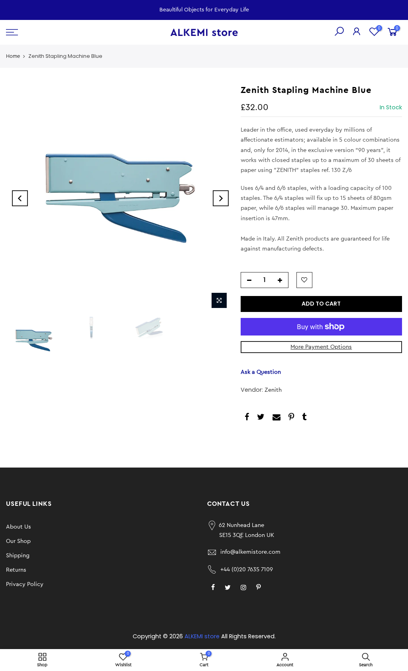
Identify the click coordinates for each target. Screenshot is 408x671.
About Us (18, 527)
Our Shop (18, 541)
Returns (16, 570)
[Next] (221, 198)
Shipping (17, 556)
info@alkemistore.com (250, 552)
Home (13, 56)
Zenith (273, 390)
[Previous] (20, 198)
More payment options (321, 347)
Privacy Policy (24, 584)
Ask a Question (261, 372)
